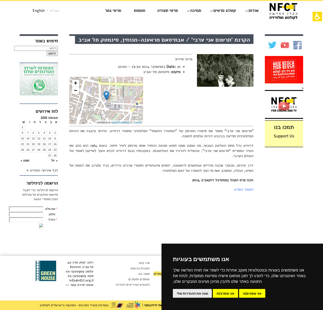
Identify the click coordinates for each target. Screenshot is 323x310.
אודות (253, 10)
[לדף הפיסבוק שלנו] (297, 45)
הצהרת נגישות (140, 268)
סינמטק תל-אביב (156, 71)
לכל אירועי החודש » (42, 170)
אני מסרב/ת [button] (225, 293)
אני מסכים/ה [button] (252, 293)
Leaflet (138, 122)
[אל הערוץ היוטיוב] (284, 45)
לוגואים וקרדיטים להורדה (133, 284)
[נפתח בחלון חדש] (39, 80)
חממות (139, 10)
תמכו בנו (144, 273)
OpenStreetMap (120, 122)
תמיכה (195, 10)
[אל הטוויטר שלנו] (272, 45)
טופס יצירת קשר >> (79, 285)
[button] (49, 161)
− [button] (75, 90)
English (39, 10)
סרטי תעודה (167, 10)
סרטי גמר (113, 10)
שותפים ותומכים (139, 279)
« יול (54, 160)
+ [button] (75, 83)
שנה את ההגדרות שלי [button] (192, 293)
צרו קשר (144, 263)
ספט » (25, 160)
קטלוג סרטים (225, 10)
